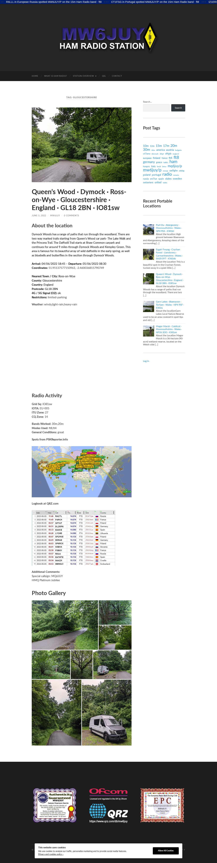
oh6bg (181, 171)
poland (147, 175)
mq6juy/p (175, 166)
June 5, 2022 (39, 215)
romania (176, 175)
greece (159, 162)
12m (152, 146)
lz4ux (164, 166)
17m (166, 145)
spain (161, 179)
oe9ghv (173, 170)
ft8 (176, 157)
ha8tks (165, 162)
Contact (117, 76)
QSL (104, 76)
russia (146, 179)
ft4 (170, 158)
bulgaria (178, 150)
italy (153, 166)
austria (170, 150)
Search (178, 108)
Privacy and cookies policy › (50, 854)
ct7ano (146, 154)
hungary (146, 167)
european (147, 158)
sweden (177, 178)
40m (153, 150)
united (158, 182)
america (160, 150)
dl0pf (162, 154)
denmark (155, 154)
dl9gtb (168, 154)
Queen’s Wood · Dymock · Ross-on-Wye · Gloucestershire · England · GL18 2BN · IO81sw (79, 200)
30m (146, 150)
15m (159, 145)
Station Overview (83, 76)
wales (165, 183)
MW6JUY (55, 215)
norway (165, 171)
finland (156, 158)
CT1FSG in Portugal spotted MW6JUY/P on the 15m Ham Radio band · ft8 (121, 1)
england (176, 154)
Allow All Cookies (166, 851)
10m (146, 146)
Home (35, 76)
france (164, 158)
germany (149, 162)
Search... (147, 102)
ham (173, 162)
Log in (146, 361)
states (168, 178)
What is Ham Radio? (55, 76)
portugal (156, 175)
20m (173, 145)
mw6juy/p (152, 170)
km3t (159, 166)
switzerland (148, 182)
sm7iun (153, 179)
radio (167, 174)
